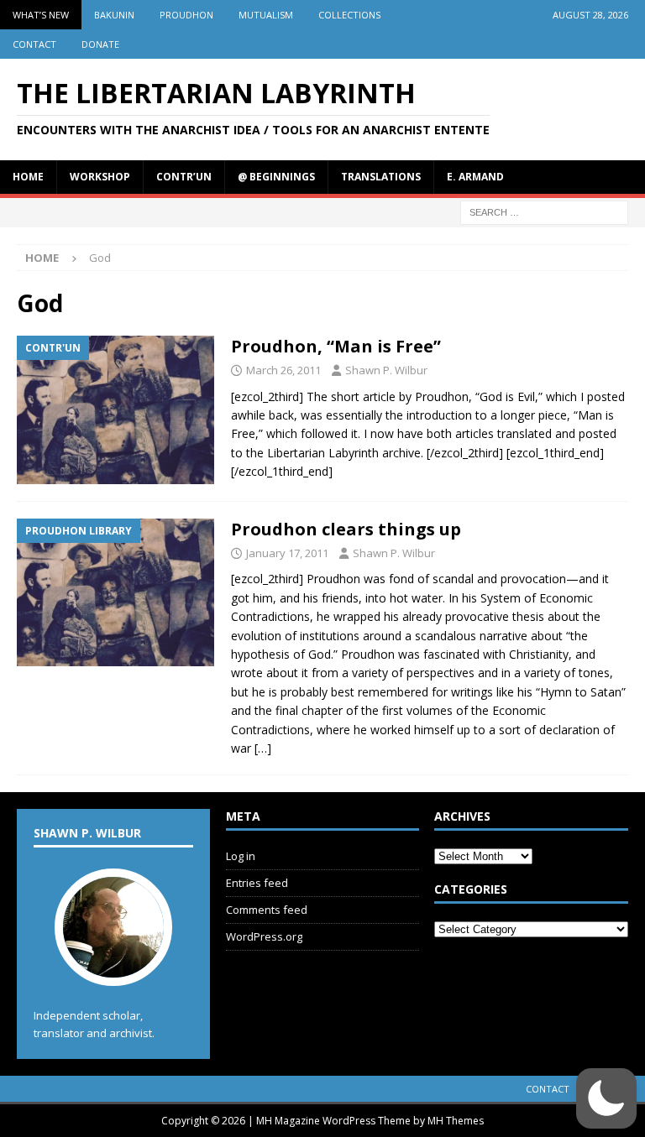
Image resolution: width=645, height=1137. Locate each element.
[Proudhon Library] (115, 593)
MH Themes (455, 1121)
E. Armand (475, 177)
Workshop (100, 177)
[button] (606, 1098)
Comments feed (266, 909)
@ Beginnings (276, 177)
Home (28, 177)
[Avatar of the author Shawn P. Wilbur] (113, 969)
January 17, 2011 (287, 553)
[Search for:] (544, 211)
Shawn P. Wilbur (386, 370)
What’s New (41, 14)
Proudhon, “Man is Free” (336, 346)
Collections (349, 14)
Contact (34, 44)
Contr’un (184, 177)
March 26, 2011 (283, 370)
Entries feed (257, 882)
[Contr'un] (115, 410)
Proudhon (186, 14)
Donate (100, 44)
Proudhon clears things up (346, 529)
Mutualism (266, 14)
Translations (381, 177)
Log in (240, 855)
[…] (262, 748)
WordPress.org (264, 936)
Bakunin (114, 14)
